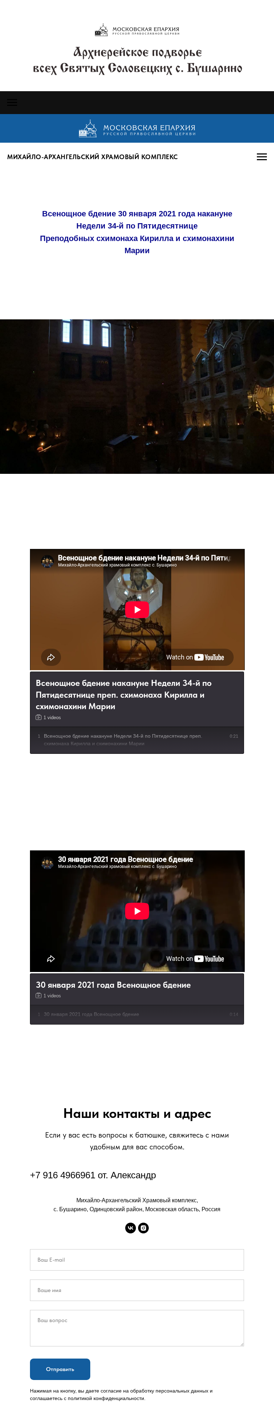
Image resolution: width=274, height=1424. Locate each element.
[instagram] (143, 1228)
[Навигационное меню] (12, 102)
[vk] (130, 1228)
